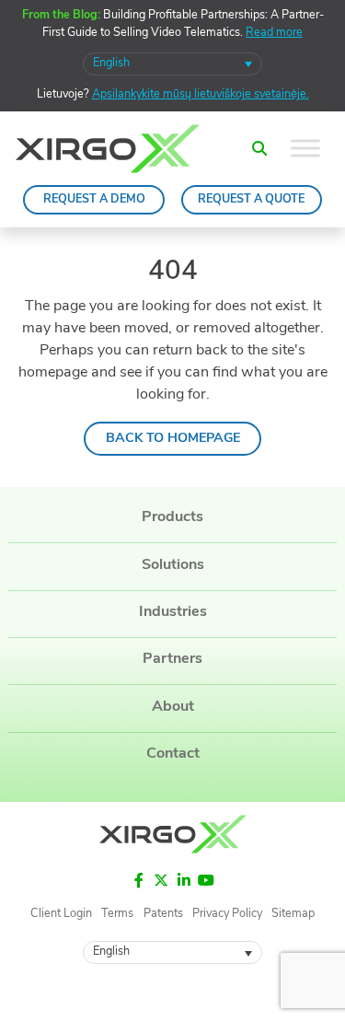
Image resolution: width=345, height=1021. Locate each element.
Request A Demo (94, 199)
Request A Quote (251, 199)
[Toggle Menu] (305, 148)
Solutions (173, 565)
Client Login (61, 915)
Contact (173, 754)
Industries (173, 612)
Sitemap (293, 915)
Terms (117, 915)
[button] (259, 149)
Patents (163, 915)
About (173, 707)
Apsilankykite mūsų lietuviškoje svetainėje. (200, 94)
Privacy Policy (227, 915)
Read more (274, 33)
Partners (172, 659)
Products (172, 517)
